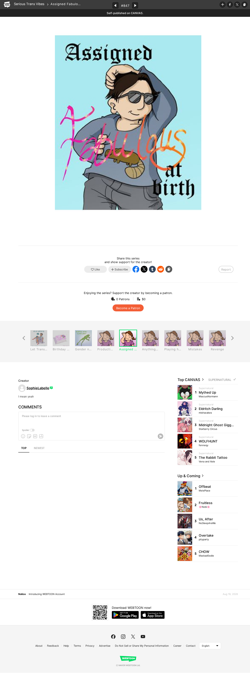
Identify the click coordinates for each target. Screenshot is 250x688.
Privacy (89, 645)
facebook (113, 636)
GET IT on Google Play (125, 615)
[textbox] (91, 419)
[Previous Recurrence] (24, 338)
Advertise (104, 645)
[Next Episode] (135, 5)
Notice (22, 594)
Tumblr (152, 269)
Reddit (160, 269)
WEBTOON (7, 4)
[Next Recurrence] (232, 338)
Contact (190, 645)
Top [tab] (24, 448)
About (38, 645)
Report (226, 269)
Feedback (53, 645)
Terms (77, 645)
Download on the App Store (153, 615)
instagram (123, 636)
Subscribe (222, 4)
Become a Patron (128, 308)
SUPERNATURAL (219, 380)
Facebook (230, 4)
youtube (143, 636)
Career (177, 645)
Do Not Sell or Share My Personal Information (142, 645)
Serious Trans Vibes (29, 4)
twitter (133, 636)
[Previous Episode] (115, 5)
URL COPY (244, 4)
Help (66, 645)
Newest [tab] (39, 448)
